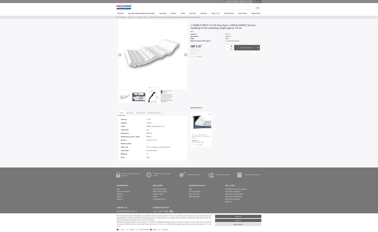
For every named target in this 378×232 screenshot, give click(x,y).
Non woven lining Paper (233, 196)
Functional (165, 229)
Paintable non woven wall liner (236, 189)
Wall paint (192, 13)
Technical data (140, 113)
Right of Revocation (160, 191)
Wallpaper (120, 13)
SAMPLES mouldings (142, 17)
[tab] (121, 113)
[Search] (257, 8)
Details (122, 113)
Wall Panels (162, 13)
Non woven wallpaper (232, 191)
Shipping (199, 56)
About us (120, 199)
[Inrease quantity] (231, 46)
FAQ (190, 189)
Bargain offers (256, 13)
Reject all (238, 220)
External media (144, 229)
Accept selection (238, 224)
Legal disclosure (159, 224)
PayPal (155, 229)
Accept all (238, 216)
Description (130, 113)
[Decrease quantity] (231, 49)
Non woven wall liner (232, 199)
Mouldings (203, 13)
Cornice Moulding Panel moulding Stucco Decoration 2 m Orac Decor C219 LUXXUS (201, 136)
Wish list (194, 53)
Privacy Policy (158, 194)
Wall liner (228, 202)
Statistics (132, 229)
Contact (119, 196)
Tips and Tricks (194, 194)
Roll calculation (194, 196)
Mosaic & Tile (216, 13)
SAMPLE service (242, 13)
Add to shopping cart (246, 48)
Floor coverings (229, 13)
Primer (183, 13)
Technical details (195, 191)
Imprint (155, 196)
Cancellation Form (159, 199)
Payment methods (123, 191)
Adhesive (173, 13)
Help (118, 189)
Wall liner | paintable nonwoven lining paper (141, 13)
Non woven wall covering (234, 194)
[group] (201, 122)
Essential (122, 229)
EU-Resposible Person (154, 113)
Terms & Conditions (160, 189)
